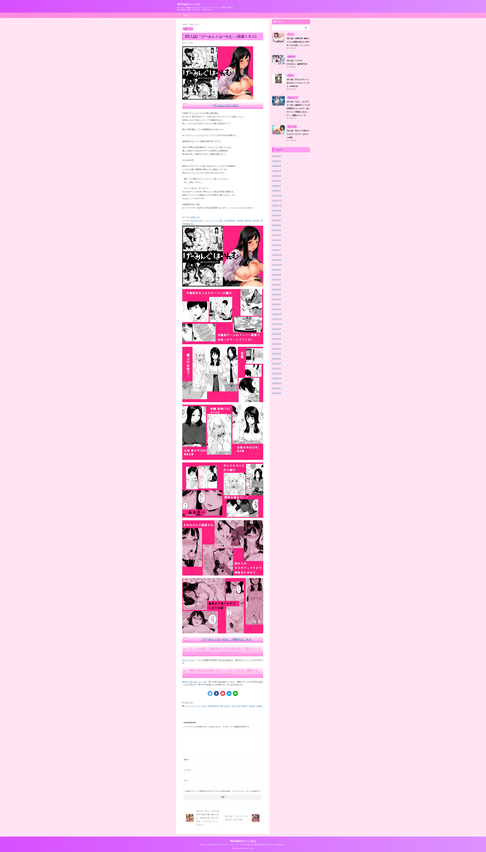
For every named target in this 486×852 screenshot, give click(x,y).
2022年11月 (277, 378)
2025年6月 (276, 225)
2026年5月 (276, 171)
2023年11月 (277, 319)
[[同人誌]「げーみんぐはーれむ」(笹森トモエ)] (229, 693)
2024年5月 (276, 289)
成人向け (227, 706)
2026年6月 (276, 166)
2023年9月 (276, 329)
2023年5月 (276, 349)
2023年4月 (276, 353)
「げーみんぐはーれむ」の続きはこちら (226, 639)
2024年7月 (276, 279)
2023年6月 (276, 344)
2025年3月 (276, 240)
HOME (186, 15)
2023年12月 (277, 314)
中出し (204, 706)
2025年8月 (276, 215)
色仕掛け (252, 706)
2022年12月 (277, 373)
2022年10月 (277, 383)
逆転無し (259, 706)
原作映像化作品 (213, 706)
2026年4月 (276, 176)
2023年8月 (276, 334)
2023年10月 (277, 324)
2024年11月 (277, 260)
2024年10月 (277, 265)
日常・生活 (236, 706)
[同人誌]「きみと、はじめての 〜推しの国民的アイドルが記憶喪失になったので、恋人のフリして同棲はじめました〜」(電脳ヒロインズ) (298, 108)
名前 (186, 759)
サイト (186, 780)
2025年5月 (276, 230)
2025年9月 (276, 210)
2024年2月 (276, 304)
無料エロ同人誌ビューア (193, 682)
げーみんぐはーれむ (226, 105)
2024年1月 (276, 309)
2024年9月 (276, 270)
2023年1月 (276, 368)
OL (186, 706)
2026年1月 (276, 190)
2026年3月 (276, 181)
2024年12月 (277, 255)
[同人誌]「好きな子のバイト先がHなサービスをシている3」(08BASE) (298, 82)
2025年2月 (276, 245)
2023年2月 (276, 363)
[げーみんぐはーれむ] (222, 285)
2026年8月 (276, 156)
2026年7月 (276, 161)
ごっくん (191, 706)
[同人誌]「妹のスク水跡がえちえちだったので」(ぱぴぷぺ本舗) (298, 133)
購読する (280, 22)
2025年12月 (277, 195)
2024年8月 (276, 274)
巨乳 (221, 706)
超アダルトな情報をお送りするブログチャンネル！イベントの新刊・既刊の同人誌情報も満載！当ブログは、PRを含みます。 (243, 845)
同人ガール (187, 660)
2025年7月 (276, 220)
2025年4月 (276, 235)
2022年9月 (276, 388)
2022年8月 (276, 393)
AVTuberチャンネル (189, 4)
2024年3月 (276, 299)
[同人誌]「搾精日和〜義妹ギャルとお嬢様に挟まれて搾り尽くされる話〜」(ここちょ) (298, 41)
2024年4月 (276, 294)
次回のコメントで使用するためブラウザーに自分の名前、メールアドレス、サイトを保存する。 (224, 791)
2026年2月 (276, 186)
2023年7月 (276, 339)
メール (187, 770)
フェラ (198, 706)
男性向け (244, 706)
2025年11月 (277, 200)
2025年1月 (276, 250)
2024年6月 (276, 284)
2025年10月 (277, 205)
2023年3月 (276, 358)
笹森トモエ (195, 217)
